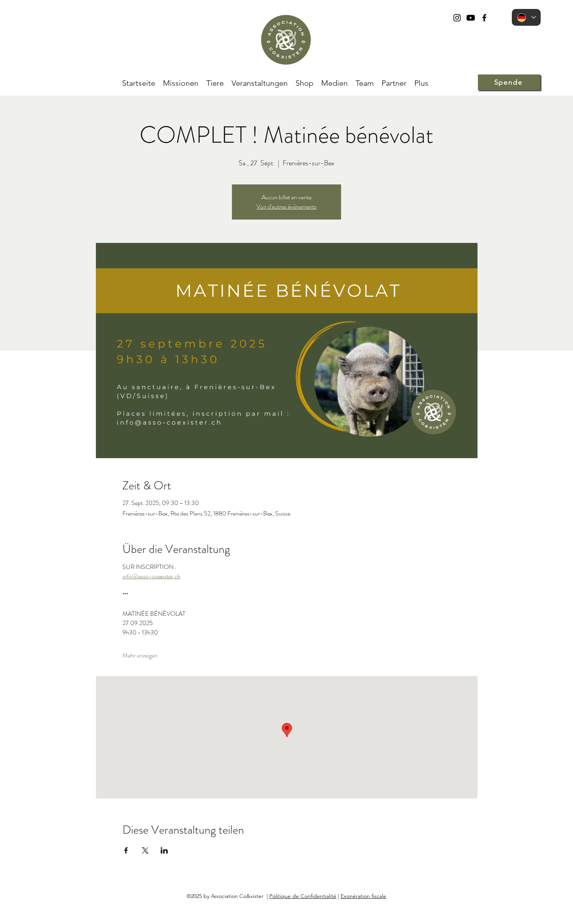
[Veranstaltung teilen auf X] (145, 850)
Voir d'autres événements (286, 206)
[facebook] (484, 18)
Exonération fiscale (363, 896)
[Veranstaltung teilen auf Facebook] (126, 850)
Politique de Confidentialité (302, 896)
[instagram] (457, 18)
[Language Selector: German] (526, 17)
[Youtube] (471, 18)
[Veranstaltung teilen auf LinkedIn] (164, 850)
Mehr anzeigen (139, 655)
